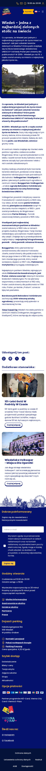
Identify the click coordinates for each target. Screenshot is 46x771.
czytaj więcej (14, 425)
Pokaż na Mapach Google (18, 642)
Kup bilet (28, 12)
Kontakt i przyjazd (15, 639)
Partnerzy (7, 611)
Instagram (9, 734)
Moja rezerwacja (43, 3)
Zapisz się (8, 563)
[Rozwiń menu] (42, 11)
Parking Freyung (14, 646)
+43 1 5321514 (17, 3)
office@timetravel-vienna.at (21, 3)
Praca (5, 614)
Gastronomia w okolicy (13, 603)
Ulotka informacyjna (16, 599)
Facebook (9, 740)
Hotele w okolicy (10, 607)
